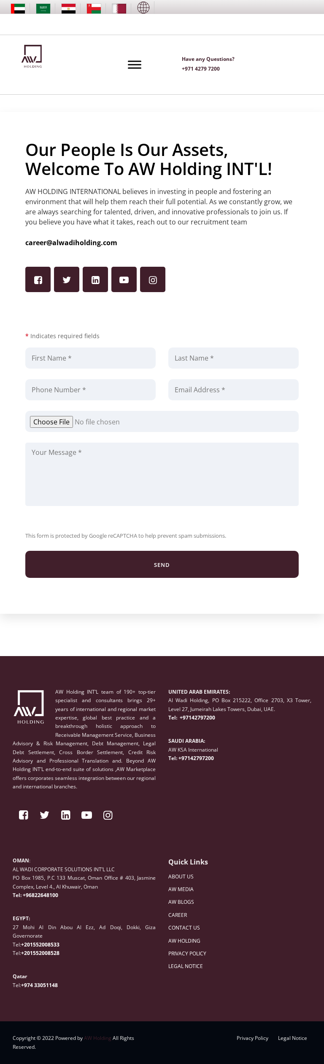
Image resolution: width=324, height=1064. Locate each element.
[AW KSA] (43, 8)
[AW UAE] (18, 8)
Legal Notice (292, 1038)
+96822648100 (40, 895)
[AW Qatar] (119, 8)
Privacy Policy (252, 1038)
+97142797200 (196, 717)
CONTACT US (184, 927)
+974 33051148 (39, 985)
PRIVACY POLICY (187, 953)
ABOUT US (181, 876)
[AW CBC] (143, 7)
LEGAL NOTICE (185, 966)
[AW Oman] (93, 8)
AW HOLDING (184, 940)
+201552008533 (40, 944)
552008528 (46, 953)
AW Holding (97, 1038)
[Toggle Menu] (134, 64)
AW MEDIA (181, 889)
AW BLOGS (181, 901)
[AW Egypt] (68, 8)
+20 (25, 953)
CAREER (177, 915)
